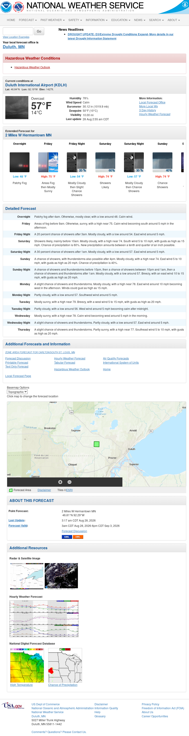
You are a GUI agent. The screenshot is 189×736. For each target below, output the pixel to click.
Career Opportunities (155, 716)
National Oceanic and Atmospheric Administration (63, 708)
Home (107, 369)
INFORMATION (95, 20)
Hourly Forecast (154, 114)
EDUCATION (119, 20)
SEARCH (155, 20)
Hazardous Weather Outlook (32, 67)
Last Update (16, 520)
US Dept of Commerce (46, 704)
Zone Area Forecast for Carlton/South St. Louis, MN (40, 352)
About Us (147, 712)
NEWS (138, 20)
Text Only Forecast (16, 366)
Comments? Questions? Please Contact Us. (59, 732)
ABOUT (173, 20)
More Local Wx (148, 106)
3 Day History (147, 110)
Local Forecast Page (18, 376)
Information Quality (106, 708)
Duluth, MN (14, 47)
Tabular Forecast (64, 362)
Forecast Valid (18, 525)
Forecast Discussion (18, 358)
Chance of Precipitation (62, 685)
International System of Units (121, 362)
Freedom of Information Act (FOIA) (163, 708)
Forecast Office (152, 102)
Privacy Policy (150, 704)
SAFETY (74, 20)
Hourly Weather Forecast (69, 358)
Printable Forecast (16, 362)
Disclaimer (44, 490)
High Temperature (21, 685)
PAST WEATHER (51, 20)
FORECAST (27, 20)
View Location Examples (16, 37)
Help (97, 712)
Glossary (100, 716)
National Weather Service (48, 712)
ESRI (69, 490)
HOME (11, 20)
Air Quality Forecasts (116, 358)
